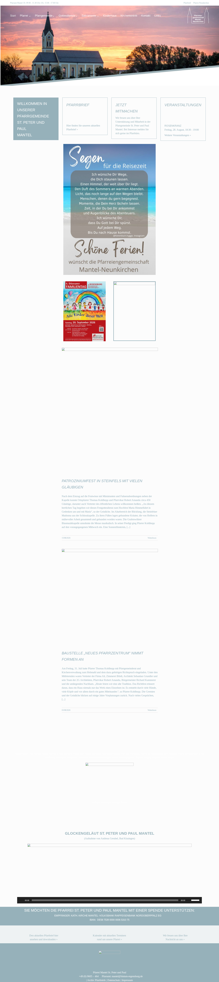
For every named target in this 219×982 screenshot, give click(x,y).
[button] (166, 15)
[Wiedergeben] (21, 900)
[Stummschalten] (188, 900)
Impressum (127, 980)
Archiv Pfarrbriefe (96, 980)
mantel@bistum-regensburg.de (127, 976)
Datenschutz (113, 980)
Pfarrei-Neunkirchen (201, 3)
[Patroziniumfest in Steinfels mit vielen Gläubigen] (110, 410)
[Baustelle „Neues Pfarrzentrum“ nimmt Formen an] (110, 597)
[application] (109, 900)
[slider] (195, 900)
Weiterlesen (152, 538)
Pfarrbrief (187, 3)
